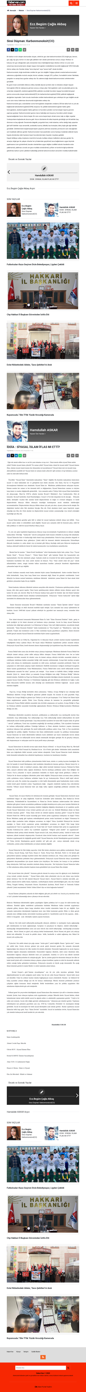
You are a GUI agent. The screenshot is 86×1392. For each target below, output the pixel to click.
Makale (21, 10)
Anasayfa (12, 10)
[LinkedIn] (16, 49)
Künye (18, 1352)
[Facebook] (8, 49)
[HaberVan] (16, 3)
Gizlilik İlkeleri (35, 1352)
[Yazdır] (24, 49)
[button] (68, 49)
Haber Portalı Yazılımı (45, 1387)
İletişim (26, 1352)
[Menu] (76, 3)
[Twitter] (12, 49)
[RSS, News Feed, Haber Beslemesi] (43, 1357)
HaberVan (10, 1352)
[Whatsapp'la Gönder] (20, 49)
